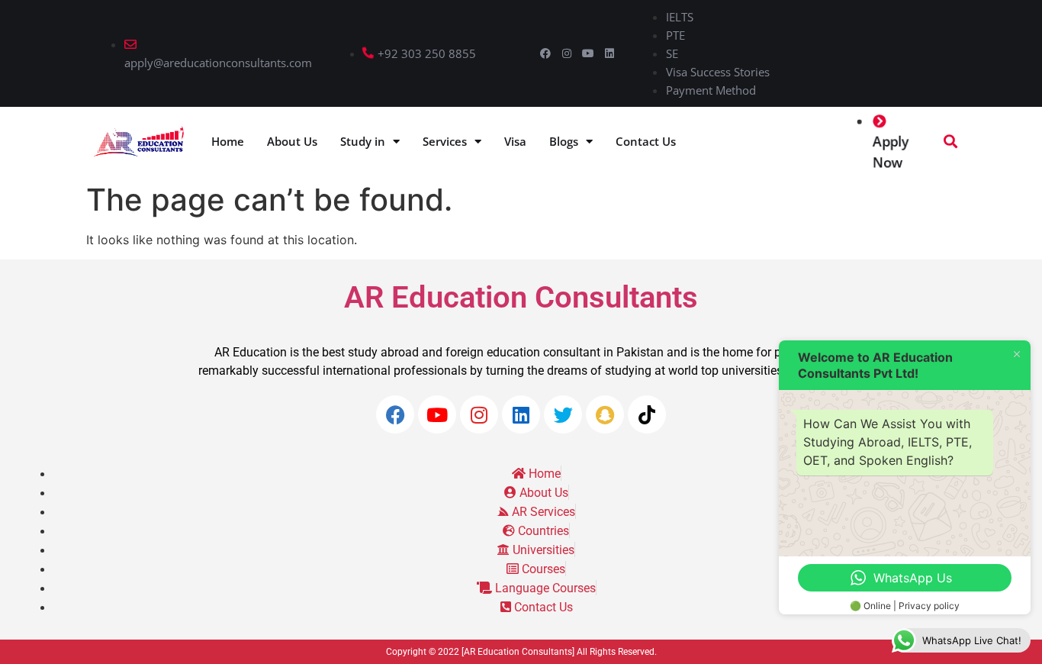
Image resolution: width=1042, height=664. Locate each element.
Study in (362, 141)
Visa (515, 141)
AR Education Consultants (521, 297)
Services (445, 141)
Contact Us (646, 141)
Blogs (563, 141)
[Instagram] (566, 53)
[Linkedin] (609, 53)
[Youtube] (588, 53)
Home (227, 141)
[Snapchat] (605, 414)
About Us (292, 141)
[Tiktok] (647, 414)
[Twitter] (563, 414)
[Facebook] (545, 53)
